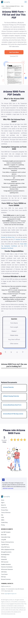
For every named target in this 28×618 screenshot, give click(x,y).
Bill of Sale (3, 534)
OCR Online (4, 572)
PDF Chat (3, 576)
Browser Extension (6, 579)
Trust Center (4, 574)
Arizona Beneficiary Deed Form (12, 405)
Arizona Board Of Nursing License (13, 414)
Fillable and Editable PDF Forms (12, 6)
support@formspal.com (10, 593)
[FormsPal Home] (5, 496)
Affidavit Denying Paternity (11, 396)
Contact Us (4, 507)
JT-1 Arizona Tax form (19, 239)
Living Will (3, 539)
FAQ (2, 515)
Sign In (2, 502)
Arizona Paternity (8, 387)
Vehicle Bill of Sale (5, 537)
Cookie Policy (4, 522)
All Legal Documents (6, 552)
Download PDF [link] (14, 56)
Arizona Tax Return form (8, 237)
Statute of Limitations (6, 567)
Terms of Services (5, 512)
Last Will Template (5, 532)
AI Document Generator (7, 569)
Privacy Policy (4, 510)
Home (3, 6)
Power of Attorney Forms (7, 542)
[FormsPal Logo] (5, 1)
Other (22, 6)
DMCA (2, 520)
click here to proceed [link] (8, 488)
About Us (3, 505)
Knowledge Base (5, 554)
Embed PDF (4, 559)
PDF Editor (3, 557)
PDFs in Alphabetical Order (7, 549)
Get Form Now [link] (14, 52)
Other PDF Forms (5, 547)
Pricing (3, 525)
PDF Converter (4, 562)
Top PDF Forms (5, 544)
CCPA (2, 517)
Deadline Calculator (6, 564)
